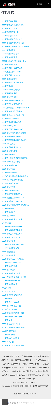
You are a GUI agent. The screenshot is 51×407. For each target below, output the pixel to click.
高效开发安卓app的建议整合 (22, 360)
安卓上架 (33, 382)
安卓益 (39, 4)
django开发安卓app (17, 375)
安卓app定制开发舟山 (28, 367)
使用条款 (17, 393)
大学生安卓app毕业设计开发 (22, 371)
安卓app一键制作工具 (10, 356)
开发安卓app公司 (42, 360)
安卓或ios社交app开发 (11, 363)
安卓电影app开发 (28, 356)
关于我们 (25, 393)
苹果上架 (24, 382)
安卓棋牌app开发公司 (36, 375)
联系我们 (33, 393)
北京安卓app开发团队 (31, 363)
